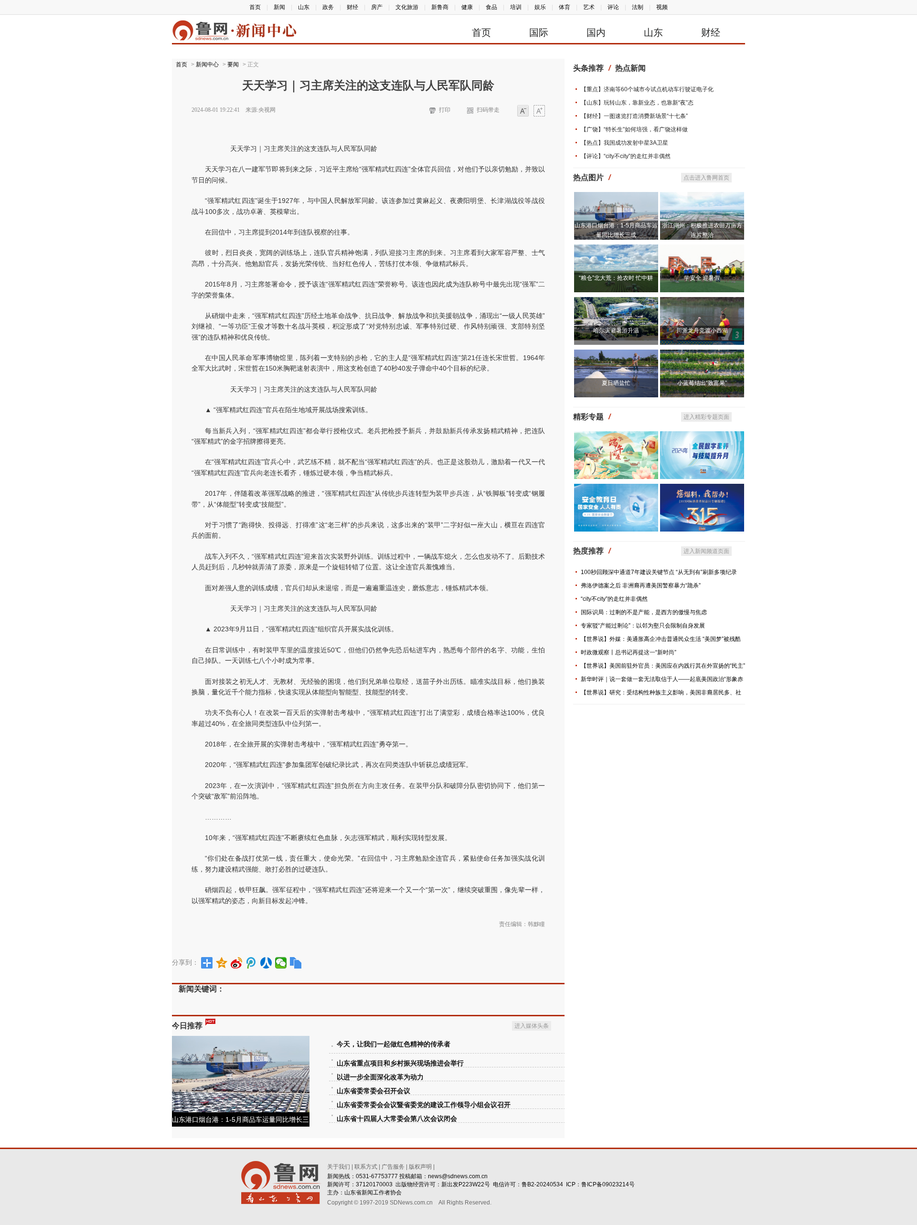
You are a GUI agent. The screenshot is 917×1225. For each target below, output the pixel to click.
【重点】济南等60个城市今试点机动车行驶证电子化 (647, 89)
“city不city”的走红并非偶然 (614, 599)
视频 (662, 7)
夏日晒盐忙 (616, 383)
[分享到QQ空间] (222, 963)
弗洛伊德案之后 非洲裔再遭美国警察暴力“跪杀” (641, 585)
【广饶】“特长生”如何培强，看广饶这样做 (634, 129)
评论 (613, 7)
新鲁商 (439, 7)
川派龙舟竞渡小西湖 (702, 330)
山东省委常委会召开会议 (373, 1091)
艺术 (589, 7)
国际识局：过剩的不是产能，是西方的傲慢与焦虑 (644, 612)
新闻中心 (207, 64)
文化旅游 (406, 7)
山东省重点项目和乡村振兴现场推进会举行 (400, 1063)
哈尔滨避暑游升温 (616, 330)
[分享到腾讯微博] (251, 963)
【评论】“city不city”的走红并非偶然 (626, 156)
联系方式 (365, 1166)
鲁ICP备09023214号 (608, 1184)
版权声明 (420, 1166)
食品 (491, 7)
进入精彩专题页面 (706, 417)
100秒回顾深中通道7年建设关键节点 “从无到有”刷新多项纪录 (659, 572)
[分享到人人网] (266, 963)
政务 (328, 7)
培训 (516, 7)
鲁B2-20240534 (542, 1184)
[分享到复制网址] (296, 963)
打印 (444, 110)
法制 (637, 7)
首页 (255, 7)
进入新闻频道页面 (706, 551)
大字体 (539, 112)
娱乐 (540, 7)
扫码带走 (488, 110)
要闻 (233, 64)
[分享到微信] (281, 963)
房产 (377, 7)
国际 (538, 32)
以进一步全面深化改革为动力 (380, 1077)
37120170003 (374, 1184)
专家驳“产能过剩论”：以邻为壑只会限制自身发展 (643, 625)
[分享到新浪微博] (237, 963)
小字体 (523, 112)
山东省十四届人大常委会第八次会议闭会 (397, 1118)
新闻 (279, 7)
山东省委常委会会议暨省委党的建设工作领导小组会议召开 (424, 1104)
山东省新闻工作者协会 (373, 1192)
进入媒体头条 (531, 1026)
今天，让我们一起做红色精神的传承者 (393, 1044)
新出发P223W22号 (465, 1184)
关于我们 (338, 1166)
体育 (564, 7)
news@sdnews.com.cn (458, 1176)
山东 (303, 7)
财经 (352, 7)
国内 (596, 32)
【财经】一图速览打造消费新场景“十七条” (634, 116)
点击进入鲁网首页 (706, 177)
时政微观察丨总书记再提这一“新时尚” (628, 652)
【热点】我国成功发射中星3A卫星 (624, 142)
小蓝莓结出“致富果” (702, 383)
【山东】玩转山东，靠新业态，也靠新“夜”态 (637, 102)
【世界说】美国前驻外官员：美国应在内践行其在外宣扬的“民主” (663, 665)
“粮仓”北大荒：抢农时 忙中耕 (616, 278)
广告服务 (393, 1166)
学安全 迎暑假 (702, 278)
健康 (467, 7)
